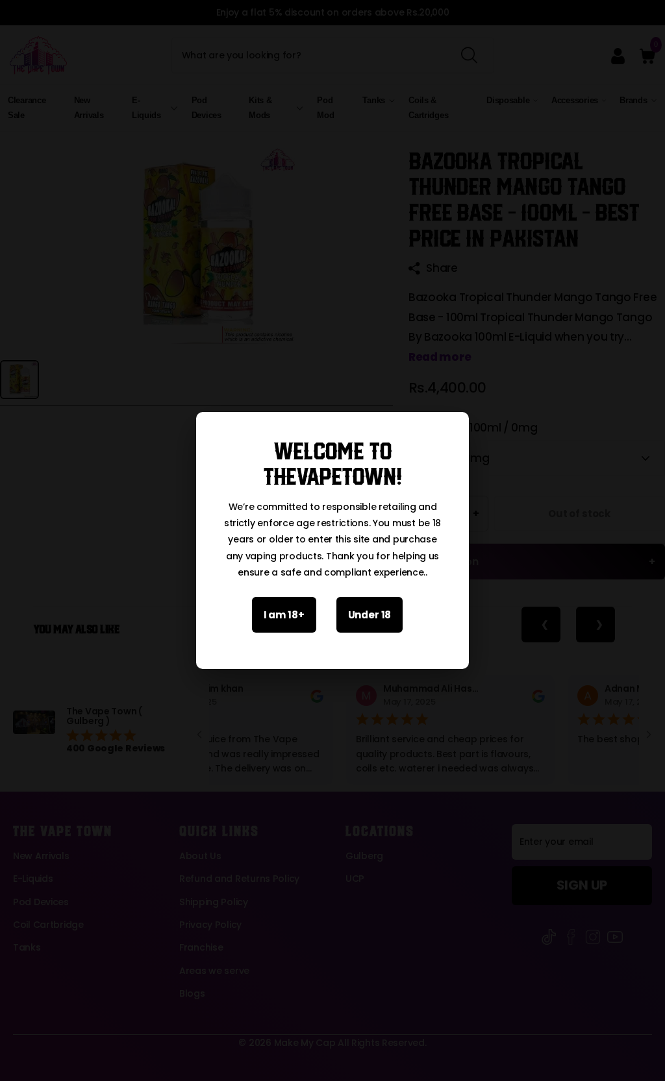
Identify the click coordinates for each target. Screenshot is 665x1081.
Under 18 (370, 615)
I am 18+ (284, 615)
